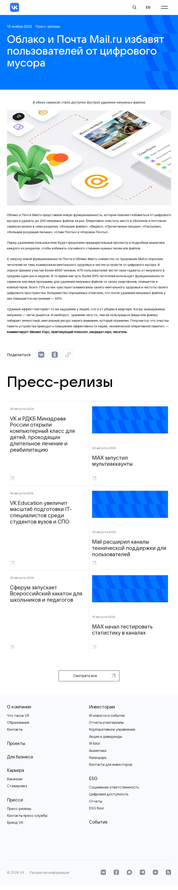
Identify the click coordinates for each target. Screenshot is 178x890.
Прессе (15, 800)
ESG (93, 778)
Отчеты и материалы (106, 722)
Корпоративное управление (112, 729)
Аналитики (97, 750)
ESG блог (96, 808)
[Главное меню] (164, 7)
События (98, 822)
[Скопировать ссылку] (68, 354)
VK (22, 873)
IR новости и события (107, 715)
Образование (18, 722)
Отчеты (95, 801)
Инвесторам (102, 706)
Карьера (15, 770)
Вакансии (14, 779)
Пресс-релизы (19, 808)
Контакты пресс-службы (27, 815)
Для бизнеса (20, 756)
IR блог (94, 743)
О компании (19, 706)
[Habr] (168, 873)
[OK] (116, 873)
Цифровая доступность (109, 794)
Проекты (16, 743)
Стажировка (17, 786)
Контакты (15, 729)
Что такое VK (18, 715)
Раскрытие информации (49, 873)
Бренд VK (15, 822)
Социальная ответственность (114, 787)
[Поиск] (134, 7)
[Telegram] (142, 873)
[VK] (14, 7)
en (148, 7)
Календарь (98, 757)
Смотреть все (85, 676)
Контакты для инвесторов (110, 764)
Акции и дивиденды (105, 736)
